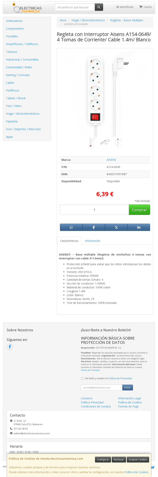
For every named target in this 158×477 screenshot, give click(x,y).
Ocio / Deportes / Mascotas (23, 129)
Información (92, 241)
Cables (10, 82)
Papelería (12, 121)
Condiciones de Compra (96, 406)
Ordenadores (14, 21)
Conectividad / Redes (19, 67)
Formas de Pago (128, 406)
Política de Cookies (136, 472)
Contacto (86, 398)
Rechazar (119, 459)
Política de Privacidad (90, 370)
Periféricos (12, 90)
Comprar (139, 209)
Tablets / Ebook (16, 98)
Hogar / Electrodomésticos (23, 113)
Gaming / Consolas (18, 75)
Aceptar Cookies (138, 459)
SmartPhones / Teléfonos (22, 44)
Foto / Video (13, 106)
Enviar (127, 387)
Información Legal (129, 398)
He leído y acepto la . (109, 378)
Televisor (11, 52)
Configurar (103, 459)
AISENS (111, 160)
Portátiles (12, 36)
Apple (9, 137)
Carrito (147, 7)
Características (69, 241)
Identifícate (126, 7)
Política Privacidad (92, 402)
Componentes (15, 28)
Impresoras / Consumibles (22, 59)
